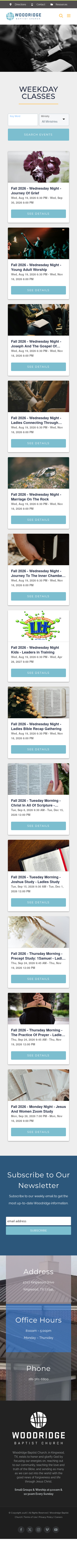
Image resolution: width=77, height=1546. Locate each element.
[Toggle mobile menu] (69, 16)
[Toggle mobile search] (61, 16)
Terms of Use (30, 1517)
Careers (58, 1517)
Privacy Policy (46, 1517)
